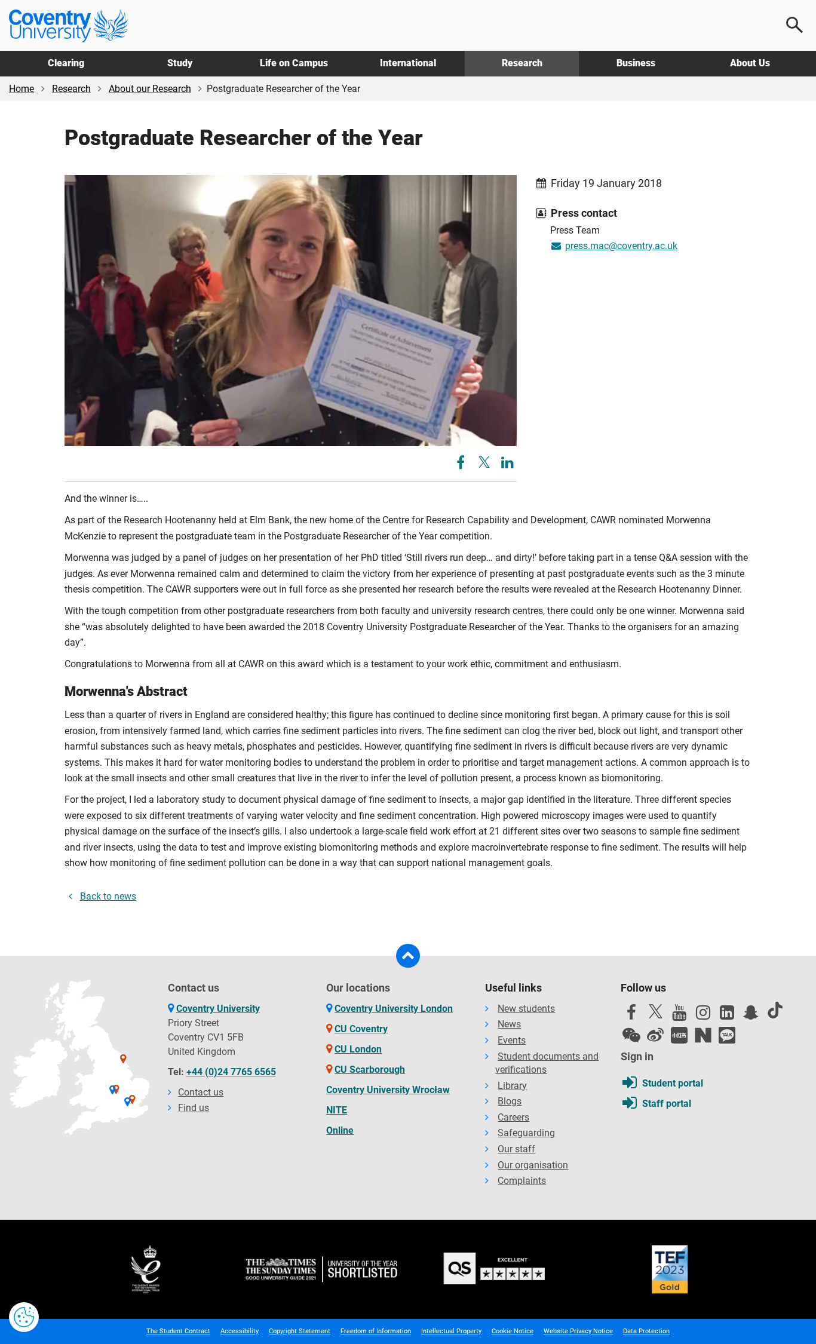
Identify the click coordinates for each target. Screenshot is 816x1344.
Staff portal (666, 1103)
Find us (193, 1107)
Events (512, 1040)
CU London (358, 1049)
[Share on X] (484, 462)
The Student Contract (178, 1331)
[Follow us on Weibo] (655, 1035)
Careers (513, 1117)
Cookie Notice (512, 1331)
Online (340, 1130)
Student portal (672, 1083)
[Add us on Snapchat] (751, 1015)
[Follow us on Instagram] (703, 1015)
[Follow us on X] (655, 1011)
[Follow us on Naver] (703, 1035)
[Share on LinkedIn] (507, 464)
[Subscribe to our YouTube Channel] (679, 1015)
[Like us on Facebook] (631, 1015)
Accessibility (239, 1331)
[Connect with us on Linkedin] (727, 1015)
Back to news (108, 896)
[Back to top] (408, 956)
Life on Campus (294, 63)
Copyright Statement (299, 1331)
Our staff (516, 1149)
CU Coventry (361, 1029)
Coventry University (218, 1008)
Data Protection (646, 1331)
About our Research (150, 88)
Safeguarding (526, 1133)
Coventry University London (394, 1008)
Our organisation (533, 1165)
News (509, 1024)
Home (21, 88)
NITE (336, 1110)
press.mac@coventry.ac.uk (621, 245)
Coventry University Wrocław (388, 1090)
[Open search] (795, 25)
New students (526, 1008)
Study (179, 63)
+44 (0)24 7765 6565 (231, 1072)
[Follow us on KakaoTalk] (727, 1035)
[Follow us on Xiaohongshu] (679, 1035)
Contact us (200, 1092)
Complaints (522, 1180)
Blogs (509, 1101)
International (408, 63)
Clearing (66, 63)
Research (522, 63)
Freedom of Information (375, 1331)
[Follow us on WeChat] (631, 1035)
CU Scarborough (370, 1069)
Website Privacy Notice (578, 1331)
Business (635, 63)
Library (512, 1085)
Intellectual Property (451, 1331)
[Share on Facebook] (462, 464)
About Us (750, 63)
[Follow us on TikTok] (775, 1010)
